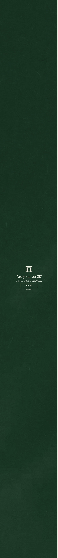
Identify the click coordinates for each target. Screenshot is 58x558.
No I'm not (29, 289)
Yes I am (29, 285)
